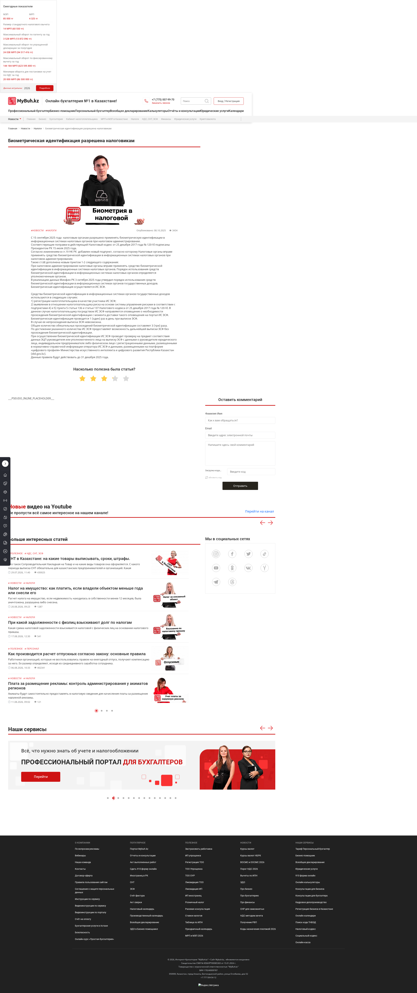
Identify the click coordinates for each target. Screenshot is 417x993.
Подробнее (44, 88)
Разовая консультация (197, 909)
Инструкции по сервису (87, 899)
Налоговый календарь (142, 909)
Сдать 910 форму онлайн (143, 869)
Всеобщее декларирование (129, 111)
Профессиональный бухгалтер (29, 111)
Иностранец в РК (139, 875)
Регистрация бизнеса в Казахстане (314, 909)
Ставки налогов (193, 915)
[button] (96, 711)
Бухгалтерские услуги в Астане (91, 925)
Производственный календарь (146, 915)
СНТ (132, 882)
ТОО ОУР (190, 875)
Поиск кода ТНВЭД (305, 922)
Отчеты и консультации (143, 855)
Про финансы (247, 902)
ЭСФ (132, 889)
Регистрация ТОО (194, 862)
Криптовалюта (208, 119)
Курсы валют (247, 849)
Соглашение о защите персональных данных (94, 891)
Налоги (135, 119)
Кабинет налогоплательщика (82, 119)
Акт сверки (136, 902)
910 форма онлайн (305, 875)
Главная (31, 119)
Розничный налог (194, 902)
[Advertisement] (241, 311)
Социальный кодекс (306, 935)
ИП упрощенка (193, 855)
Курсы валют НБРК (250, 855)
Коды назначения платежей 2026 (258, 929)
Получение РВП (248, 922)
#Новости (37, 230)
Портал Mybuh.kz (139, 849)
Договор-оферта (84, 875)
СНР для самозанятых (252, 909)
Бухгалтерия (56, 119)
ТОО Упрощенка (193, 869)
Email (208, 428)
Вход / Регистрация (229, 101)
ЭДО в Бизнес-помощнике (144, 929)
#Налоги (51, 230)
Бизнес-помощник (62, 111)
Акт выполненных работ (143, 862)
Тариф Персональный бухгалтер (312, 849)
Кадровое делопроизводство (311, 902)
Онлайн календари (305, 915)
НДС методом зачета (251, 915)
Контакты (80, 869)
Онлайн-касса (302, 942)
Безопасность (82, 932)
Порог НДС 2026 (249, 869)
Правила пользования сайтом (91, 882)
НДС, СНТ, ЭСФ (150, 119)
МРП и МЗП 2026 (194, 935)
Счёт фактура (137, 895)
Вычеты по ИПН (248, 875)
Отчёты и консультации (184, 111)
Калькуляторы (158, 111)
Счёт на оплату (83, 919)
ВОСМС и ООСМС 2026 (252, 862)
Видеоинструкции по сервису (90, 905)
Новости (13, 119)
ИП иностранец (193, 895)
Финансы (166, 119)
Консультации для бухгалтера (311, 895)
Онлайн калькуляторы (307, 882)
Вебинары (80, 855)
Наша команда (83, 862)
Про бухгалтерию (249, 895)
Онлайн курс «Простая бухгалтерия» (94, 939)
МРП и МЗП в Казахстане (114, 119)
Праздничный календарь (198, 929)
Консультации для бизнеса (309, 889)
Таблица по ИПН (194, 922)
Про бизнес (246, 889)
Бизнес (42, 119)
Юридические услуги (214, 111)
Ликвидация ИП (193, 889)
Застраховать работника (198, 849)
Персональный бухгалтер (92, 111)
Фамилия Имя (213, 413)
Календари (236, 111)
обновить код (215, 477)
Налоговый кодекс (305, 929)
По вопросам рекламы (87, 849)
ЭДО (242, 882)
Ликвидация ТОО (194, 882)
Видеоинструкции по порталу (90, 912)
